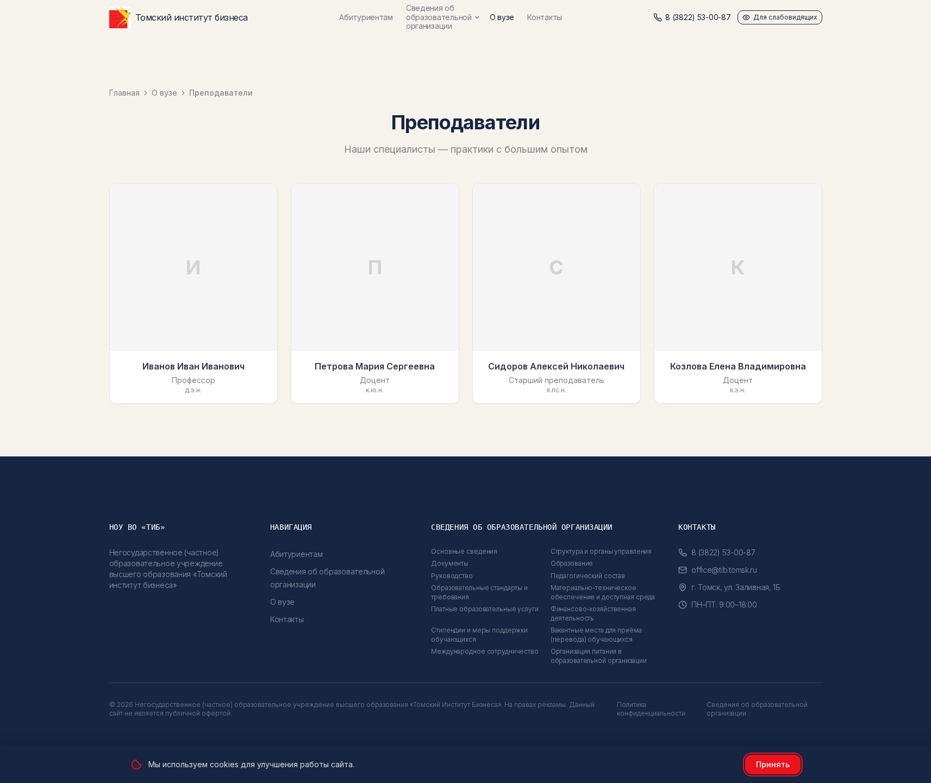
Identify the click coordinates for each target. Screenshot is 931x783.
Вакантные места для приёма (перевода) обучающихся (596, 634)
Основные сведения (464, 551)
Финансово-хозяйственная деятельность (593, 613)
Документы (449, 563)
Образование (572, 563)
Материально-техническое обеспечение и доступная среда (603, 592)
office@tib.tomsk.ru (724, 569)
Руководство (452, 576)
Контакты (544, 17)
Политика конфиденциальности (651, 708)
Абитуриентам (366, 17)
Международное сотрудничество (485, 651)
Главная (124, 92)
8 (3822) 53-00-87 (697, 17)
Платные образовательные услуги (484, 609)
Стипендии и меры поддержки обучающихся (479, 634)
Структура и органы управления (601, 551)
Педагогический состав (588, 576)
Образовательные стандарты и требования (479, 592)
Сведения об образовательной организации (439, 17)
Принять (773, 764)
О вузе (502, 17)
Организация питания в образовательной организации (599, 656)
